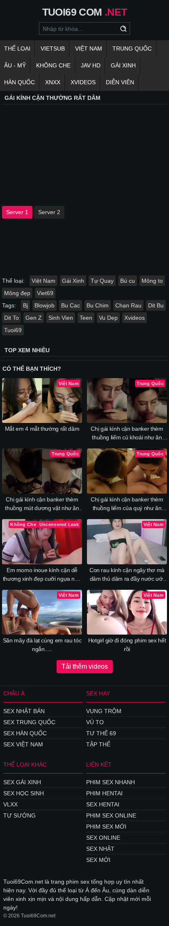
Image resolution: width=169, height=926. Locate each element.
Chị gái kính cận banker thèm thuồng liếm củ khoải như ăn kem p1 (127, 433)
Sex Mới (98, 860)
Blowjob (44, 305)
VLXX (10, 804)
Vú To (95, 722)
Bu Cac (70, 305)
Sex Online (103, 837)
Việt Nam (88, 48)
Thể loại (17, 48)
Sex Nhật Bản (24, 711)
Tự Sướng (19, 815)
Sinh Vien (60, 317)
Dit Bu (156, 305)
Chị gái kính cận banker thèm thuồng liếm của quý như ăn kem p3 (127, 504)
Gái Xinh (123, 65)
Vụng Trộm (103, 711)
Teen (86, 317)
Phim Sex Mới (106, 826)
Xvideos (83, 82)
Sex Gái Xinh (22, 782)
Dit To (11, 317)
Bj (25, 305)
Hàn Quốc (19, 82)
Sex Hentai (102, 804)
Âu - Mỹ (15, 65)
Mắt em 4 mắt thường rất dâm (42, 428)
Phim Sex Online (111, 815)
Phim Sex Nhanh (110, 782)
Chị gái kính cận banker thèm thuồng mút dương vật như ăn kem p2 (42, 504)
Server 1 (17, 212)
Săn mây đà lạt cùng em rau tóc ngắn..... (42, 644)
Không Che (53, 65)
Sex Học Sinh (23, 793)
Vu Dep (108, 317)
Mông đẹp (17, 293)
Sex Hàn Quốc (25, 733)
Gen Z (33, 317)
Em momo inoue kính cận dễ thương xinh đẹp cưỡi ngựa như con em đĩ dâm (42, 575)
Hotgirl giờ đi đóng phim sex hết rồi (127, 644)
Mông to (152, 280)
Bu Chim (98, 305)
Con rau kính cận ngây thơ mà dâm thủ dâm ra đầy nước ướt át (126, 575)
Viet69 (45, 293)
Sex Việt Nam (23, 744)
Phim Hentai (104, 793)
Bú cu (127, 280)
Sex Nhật (100, 848)
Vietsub (53, 48)
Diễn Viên (120, 82)
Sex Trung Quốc (29, 722)
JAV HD (90, 65)
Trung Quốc (132, 48)
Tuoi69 (13, 330)
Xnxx (52, 82)
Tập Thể (98, 744)
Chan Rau (128, 305)
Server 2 (49, 212)
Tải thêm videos (85, 666)
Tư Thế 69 (101, 733)
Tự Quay (102, 280)
